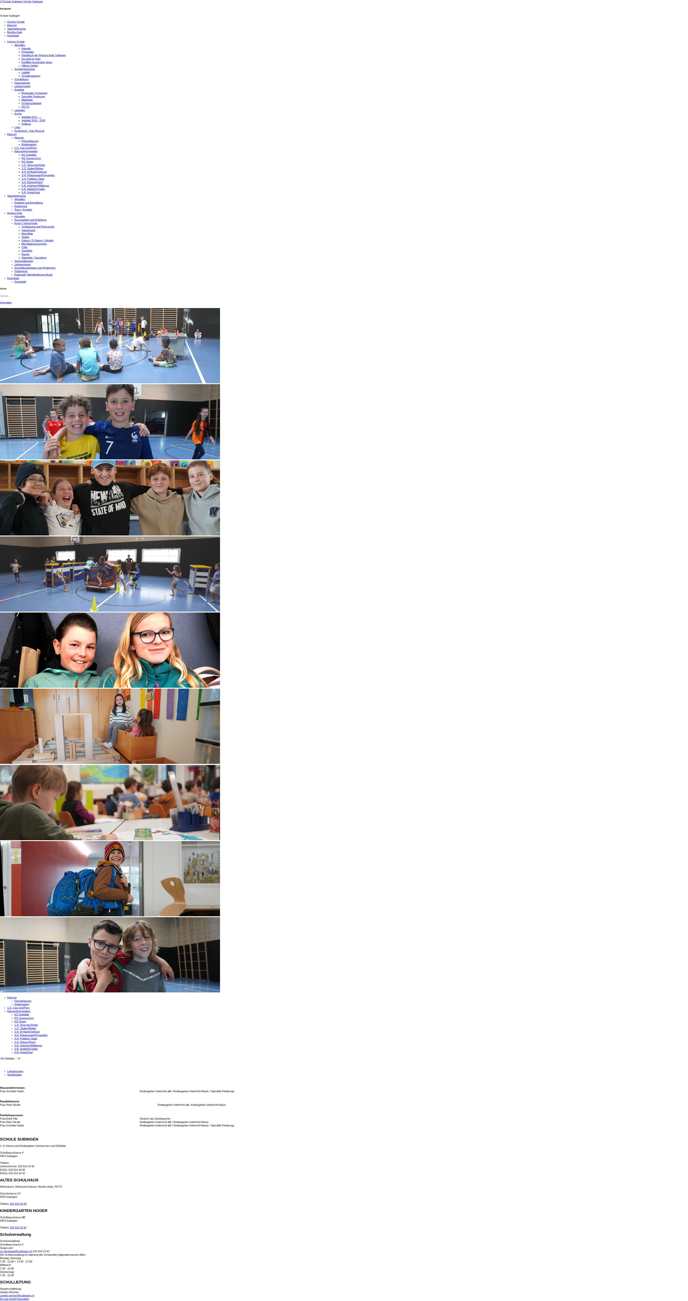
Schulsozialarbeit (31, 103)
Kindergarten (29, 144)
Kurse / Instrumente (25, 223)
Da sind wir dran (31, 58)
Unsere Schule (16, 21)
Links (17, 127)
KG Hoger (27, 161)
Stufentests (21, 271)
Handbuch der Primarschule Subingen (44, 55)
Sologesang (28, 230)
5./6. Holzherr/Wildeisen (35, 185)
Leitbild (26, 72)
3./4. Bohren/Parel (32, 182)
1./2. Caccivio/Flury (25, 148)
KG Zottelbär (29, 154)
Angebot (19, 89)
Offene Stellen (30, 65)
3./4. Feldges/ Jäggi (33, 178)
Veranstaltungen (23, 261)
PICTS (25, 106)
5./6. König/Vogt (31, 192)
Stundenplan (14, 1074)
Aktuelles (19, 45)
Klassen (12, 25)
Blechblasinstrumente (34, 244)
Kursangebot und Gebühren (30, 220)
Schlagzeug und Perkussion (38, 226)
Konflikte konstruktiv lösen (37, 62)
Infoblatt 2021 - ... (32, 117)
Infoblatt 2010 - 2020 (33, 120)
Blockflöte (27, 233)
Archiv (18, 113)
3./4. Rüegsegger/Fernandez (38, 175)
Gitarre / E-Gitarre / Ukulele (37, 240)
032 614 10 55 (18, 1203)
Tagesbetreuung (16, 28)
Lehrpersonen (22, 86)
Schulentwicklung (24, 69)
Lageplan (19, 110)
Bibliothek (27, 100)
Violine (25, 237)
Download (13, 35)
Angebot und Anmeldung (28, 202)
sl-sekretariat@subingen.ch (16, 1251)
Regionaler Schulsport (34, 93)
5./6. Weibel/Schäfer (33, 189)
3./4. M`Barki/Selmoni (34, 172)
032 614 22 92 (18, 1227)
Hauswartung (22, 82)
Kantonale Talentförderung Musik (33, 274)
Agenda (26, 48)
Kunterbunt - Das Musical (29, 130)
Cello (24, 247)
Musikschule (14, 32)
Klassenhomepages (26, 151)
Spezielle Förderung (33, 96)
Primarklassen (30, 141)
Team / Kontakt (23, 209)
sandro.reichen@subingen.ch (17, 1295)
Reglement (20, 206)
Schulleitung (21, 79)
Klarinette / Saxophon (34, 257)
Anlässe (26, 124)
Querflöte (27, 250)
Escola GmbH (8, 1299)
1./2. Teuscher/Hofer (33, 165)
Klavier (26, 254)
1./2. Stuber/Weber (32, 168)
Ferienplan (28, 52)
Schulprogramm (31, 76)
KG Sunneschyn (31, 158)
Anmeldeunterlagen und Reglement (34, 268)
